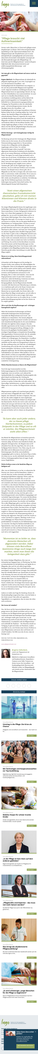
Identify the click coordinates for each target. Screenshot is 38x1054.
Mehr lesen (31, 735)
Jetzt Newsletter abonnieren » (25, 1046)
